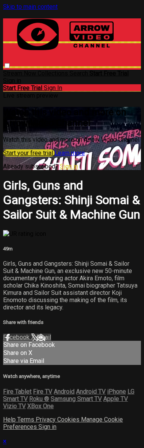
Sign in (12, 80)
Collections (54, 73)
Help (10, 419)
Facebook (17, 337)
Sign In (53, 88)
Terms (26, 419)
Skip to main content (30, 6)
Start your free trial (29, 153)
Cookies (69, 419)
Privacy (46, 419)
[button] (7, 65)
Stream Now (20, 73)
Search (79, 73)
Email (43, 337)
